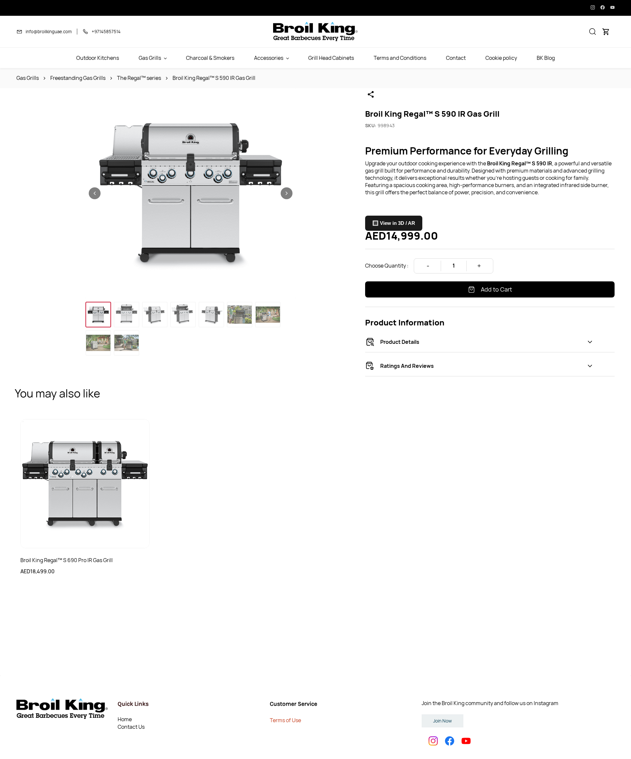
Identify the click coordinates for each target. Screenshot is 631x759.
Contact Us (131, 726)
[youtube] (612, 8)
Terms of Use (285, 720)
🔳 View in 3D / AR (393, 223)
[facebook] (602, 8)
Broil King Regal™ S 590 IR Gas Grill (214, 78)
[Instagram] (433, 740)
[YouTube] (466, 740)
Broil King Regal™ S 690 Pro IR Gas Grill (66, 560)
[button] (592, 32)
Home (125, 719)
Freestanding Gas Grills (77, 78)
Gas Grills (27, 78)
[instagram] (593, 8)
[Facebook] (449, 740)
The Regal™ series (139, 78)
